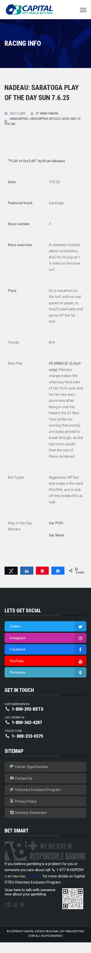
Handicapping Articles (45, 119)
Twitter (15, 626)
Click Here (34, 876)
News (65, 119)
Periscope (18, 672)
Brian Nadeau (49, 113)
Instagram (18, 638)
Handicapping (19, 119)
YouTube (17, 661)
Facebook (18, 649)
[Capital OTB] (30, 9)
